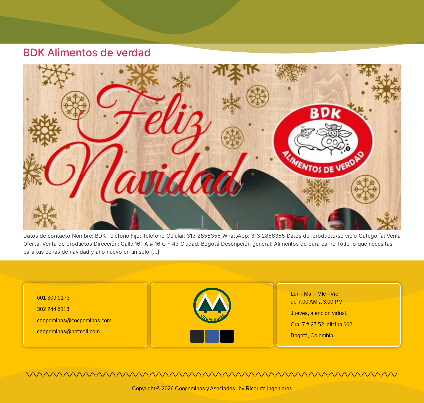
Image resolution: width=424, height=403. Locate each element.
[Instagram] (197, 336)
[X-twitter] (227, 336)
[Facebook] (212, 336)
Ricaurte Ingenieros (269, 388)
